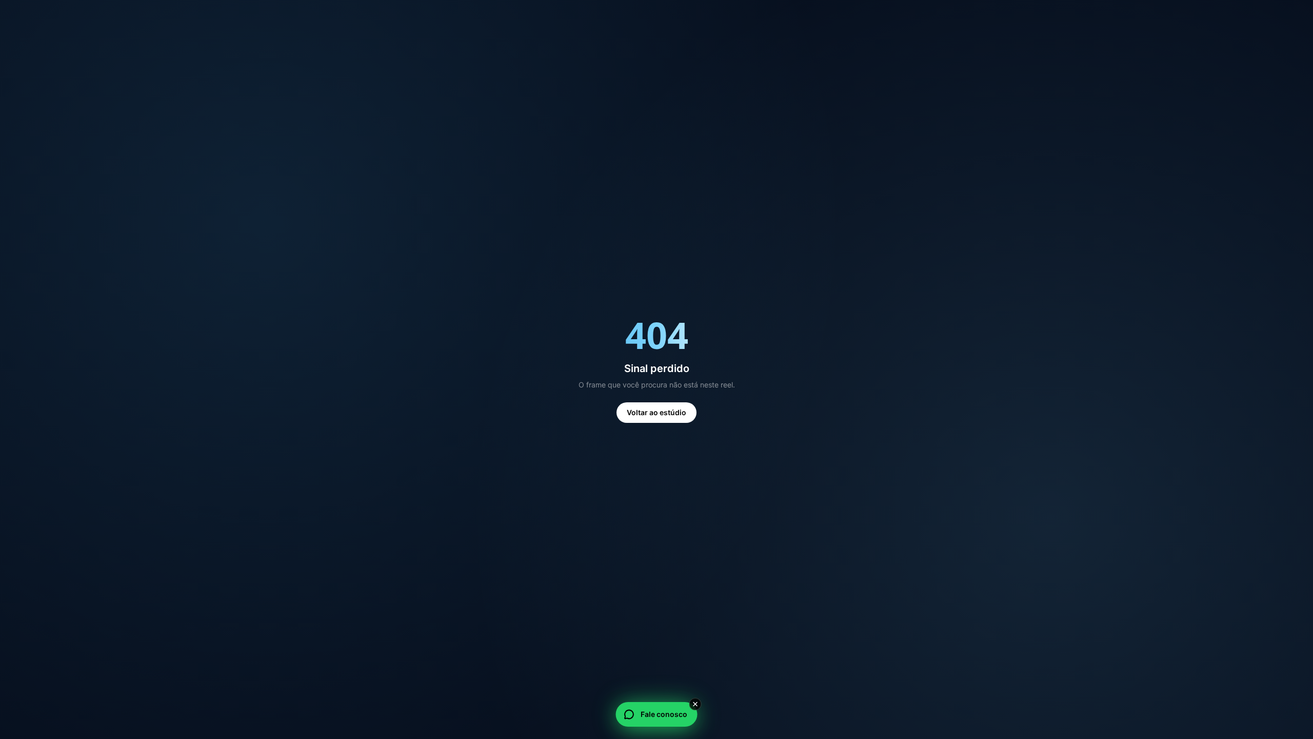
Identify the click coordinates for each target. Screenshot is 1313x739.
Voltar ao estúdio (656, 412)
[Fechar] (695, 704)
